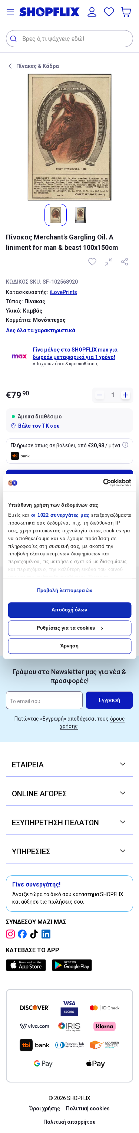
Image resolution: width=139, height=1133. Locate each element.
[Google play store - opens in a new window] (72, 965)
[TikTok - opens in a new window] (36, 934)
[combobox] (69, 38)
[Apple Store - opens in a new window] (27, 965)
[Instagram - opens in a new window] (12, 934)
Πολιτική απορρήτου (69, 1122)
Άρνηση (69, 646)
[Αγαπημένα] (109, 11)
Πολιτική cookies (88, 1108)
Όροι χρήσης (44, 1108)
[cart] (126, 11)
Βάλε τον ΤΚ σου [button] (39, 426)
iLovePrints (63, 292)
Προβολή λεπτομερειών (64, 590)
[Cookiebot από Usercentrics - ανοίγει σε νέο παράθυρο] (99, 483)
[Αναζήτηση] (14, 38)
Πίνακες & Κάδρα (37, 66)
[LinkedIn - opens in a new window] (47, 934)
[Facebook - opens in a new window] (24, 934)
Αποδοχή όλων (69, 610)
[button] (10, 11)
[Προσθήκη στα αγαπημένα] (93, 261)
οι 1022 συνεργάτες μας (60, 515)
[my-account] (91, 11)
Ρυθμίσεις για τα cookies (66, 628)
